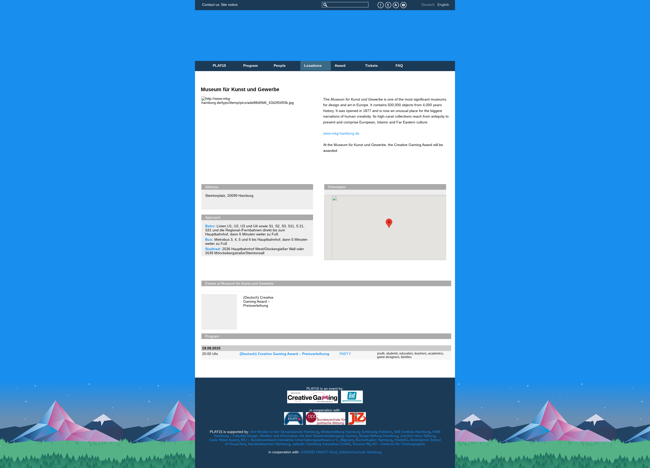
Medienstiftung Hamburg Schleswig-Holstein (356, 432)
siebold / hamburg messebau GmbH (321, 444)
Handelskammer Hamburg (269, 444)
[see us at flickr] (396, 5)
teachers (421, 353)
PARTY (345, 354)
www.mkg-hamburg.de (341, 133)
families (406, 357)
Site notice (229, 5)
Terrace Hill (361, 444)
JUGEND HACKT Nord (319, 452)
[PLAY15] (303, 35)
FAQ (399, 65)
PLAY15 (219, 65)
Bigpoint (346, 440)
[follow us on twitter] (388, 5)
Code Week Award (224, 440)
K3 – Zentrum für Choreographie (398, 444)
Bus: (209, 239)
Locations (313, 65)
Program (250, 65)
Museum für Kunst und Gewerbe (240, 89)
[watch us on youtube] (403, 5)
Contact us (210, 5)
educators (406, 353)
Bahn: (210, 226)
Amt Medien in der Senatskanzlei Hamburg (284, 432)
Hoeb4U (401, 440)
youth (381, 353)
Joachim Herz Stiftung (417, 436)
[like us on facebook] (381, 5)
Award (340, 65)
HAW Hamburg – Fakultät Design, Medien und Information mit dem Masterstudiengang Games (327, 434)
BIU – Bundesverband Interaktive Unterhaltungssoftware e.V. (289, 440)
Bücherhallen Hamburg (374, 440)
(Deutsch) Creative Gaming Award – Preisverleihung (258, 301)
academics (435, 353)
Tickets (371, 65)
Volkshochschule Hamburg (360, 452)
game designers (388, 357)
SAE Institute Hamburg (412, 432)
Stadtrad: (213, 249)
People (280, 65)
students (392, 353)
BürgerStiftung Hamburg (378, 436)
